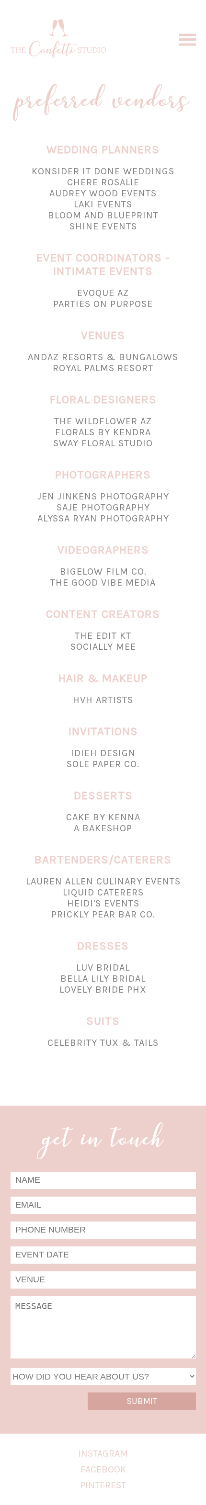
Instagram (103, 1453)
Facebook (103, 1469)
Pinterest (103, 1485)
